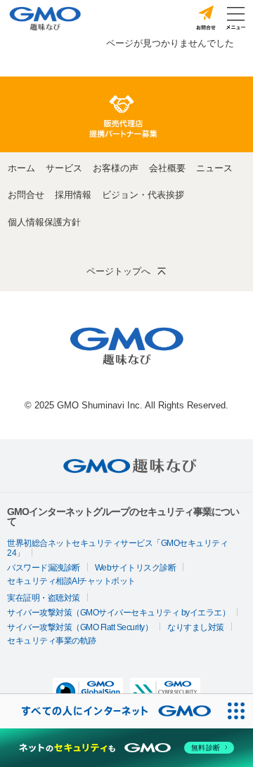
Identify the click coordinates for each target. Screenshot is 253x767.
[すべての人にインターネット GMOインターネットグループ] (109, 711)
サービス (64, 168)
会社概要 (167, 168)
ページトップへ (118, 271)
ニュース (214, 168)
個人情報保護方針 (44, 222)
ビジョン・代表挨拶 (143, 194)
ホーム (21, 168)
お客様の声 (115, 168)
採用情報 (73, 194)
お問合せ (26, 194)
